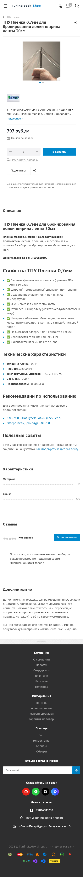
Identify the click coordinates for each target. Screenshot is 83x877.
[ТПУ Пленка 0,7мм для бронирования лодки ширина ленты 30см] (41, 61)
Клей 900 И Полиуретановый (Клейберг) (33, 418)
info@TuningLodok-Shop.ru (44, 818)
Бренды (41, 746)
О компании (41, 659)
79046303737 (44, 810)
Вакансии (41, 676)
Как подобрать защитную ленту (57, 449)
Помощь (41, 703)
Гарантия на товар (41, 719)
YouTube (26, 792)
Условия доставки (42, 713)
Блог (42, 735)
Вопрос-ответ (41, 740)
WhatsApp (36, 792)
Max (55, 792)
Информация (41, 696)
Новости (41, 665)
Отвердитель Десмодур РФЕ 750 (28, 423)
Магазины (41, 681)
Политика (41, 686)
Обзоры (41, 751)
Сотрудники (41, 670)
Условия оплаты (41, 708)
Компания (41, 653)
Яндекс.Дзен (45, 792)
